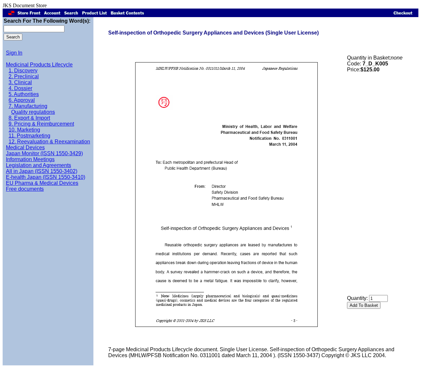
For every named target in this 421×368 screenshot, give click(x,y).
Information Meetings (30, 159)
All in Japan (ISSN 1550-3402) (41, 171)
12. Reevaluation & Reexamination (49, 141)
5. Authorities (24, 94)
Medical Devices (25, 147)
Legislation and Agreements (38, 165)
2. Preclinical (24, 76)
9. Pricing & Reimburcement (41, 124)
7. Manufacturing (28, 106)
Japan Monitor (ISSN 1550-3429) (44, 153)
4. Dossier (20, 88)
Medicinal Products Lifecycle (39, 64)
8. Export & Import (29, 118)
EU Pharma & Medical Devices (42, 183)
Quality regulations (33, 112)
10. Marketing (24, 130)
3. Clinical (20, 82)
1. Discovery (23, 70)
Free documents (25, 189)
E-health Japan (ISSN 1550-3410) (45, 177)
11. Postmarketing (29, 135)
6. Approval (22, 100)
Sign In (14, 53)
